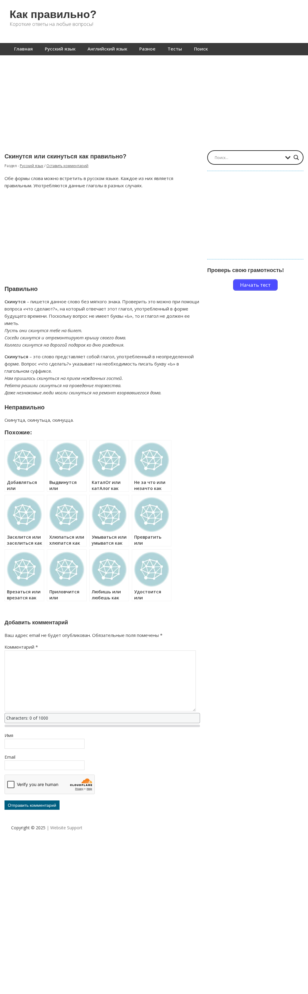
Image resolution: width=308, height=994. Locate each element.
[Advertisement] (154, 100)
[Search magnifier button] (296, 157)
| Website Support (64, 827)
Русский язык (60, 49)
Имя (9, 735)
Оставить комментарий (67, 165)
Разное (147, 49)
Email (10, 757)
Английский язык (107, 49)
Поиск (201, 49)
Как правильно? (53, 14)
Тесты (175, 49)
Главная (23, 49)
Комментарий (21, 647)
